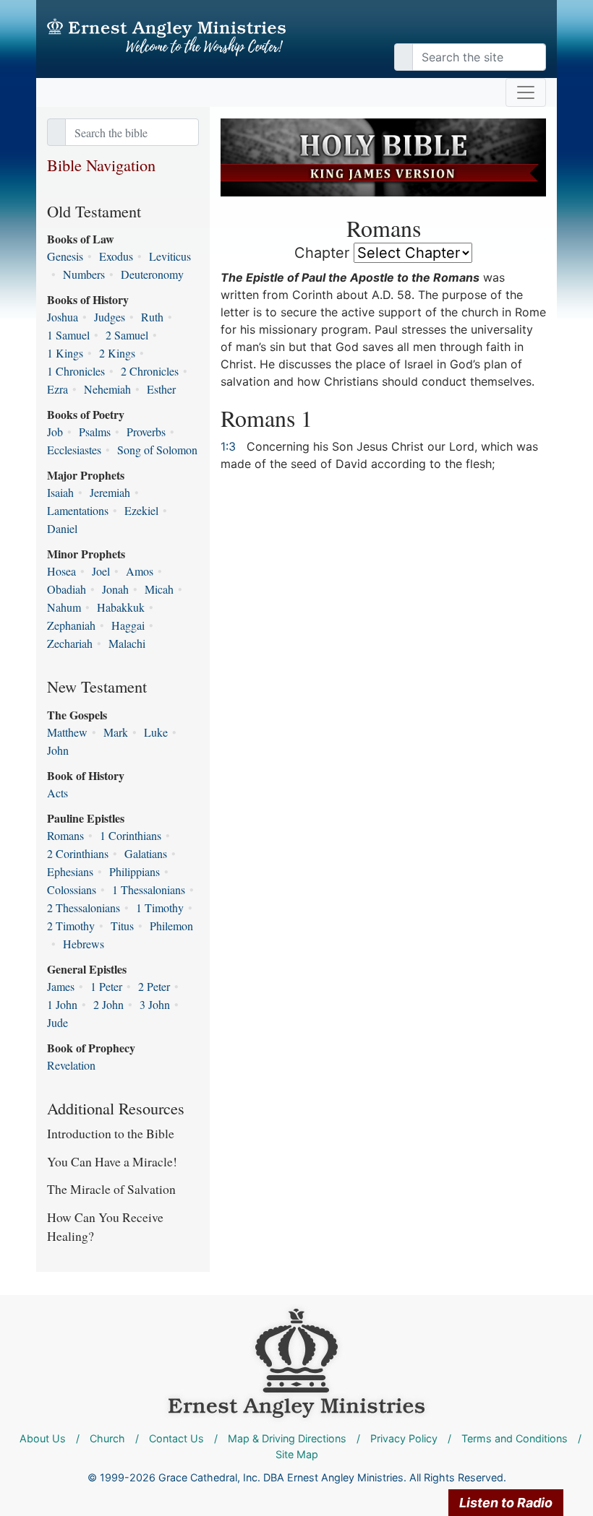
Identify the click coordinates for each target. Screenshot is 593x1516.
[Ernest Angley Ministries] (296, 1362)
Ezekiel (141, 510)
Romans (65, 835)
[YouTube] (520, 29)
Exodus (116, 256)
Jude (57, 1022)
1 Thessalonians (148, 889)
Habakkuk (121, 607)
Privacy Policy (404, 1438)
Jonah (115, 589)
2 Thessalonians (83, 907)
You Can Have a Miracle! (112, 1161)
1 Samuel (68, 334)
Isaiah (60, 492)
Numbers (84, 274)
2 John (108, 1004)
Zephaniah (71, 625)
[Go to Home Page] (166, 37)
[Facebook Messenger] (535, 29)
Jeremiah (110, 492)
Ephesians (70, 871)
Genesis (65, 256)
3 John (155, 1004)
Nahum (64, 607)
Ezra (57, 389)
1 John (62, 1004)
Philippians (134, 871)
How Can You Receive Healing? (105, 1226)
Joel (101, 571)
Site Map (297, 1454)
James (60, 986)
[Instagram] (528, 29)
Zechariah (70, 643)
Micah (159, 589)
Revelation (71, 1065)
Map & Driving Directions (287, 1438)
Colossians (71, 889)
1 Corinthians (130, 835)
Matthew (67, 732)
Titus (122, 925)
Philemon (171, 925)
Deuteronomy (152, 274)
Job (55, 431)
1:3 (228, 446)
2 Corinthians (77, 853)
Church (107, 1438)
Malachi (126, 643)
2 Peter (154, 986)
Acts (57, 792)
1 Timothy (160, 907)
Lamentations (77, 510)
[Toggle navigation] (525, 92)
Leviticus (170, 256)
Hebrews (83, 943)
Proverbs (146, 431)
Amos (139, 571)
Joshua (62, 316)
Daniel (62, 528)
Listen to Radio (506, 1502)
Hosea (61, 571)
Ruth (152, 316)
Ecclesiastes (74, 449)
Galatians (145, 853)
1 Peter (106, 986)
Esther (161, 389)
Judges (109, 316)
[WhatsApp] (542, 29)
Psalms (95, 431)
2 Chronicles (150, 370)
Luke (156, 732)
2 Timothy (71, 925)
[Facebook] (513, 29)
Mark (115, 732)
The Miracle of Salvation (111, 1188)
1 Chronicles (76, 370)
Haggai (128, 625)
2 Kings (117, 352)
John (58, 750)
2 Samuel (127, 334)
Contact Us (176, 1438)
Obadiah (66, 589)
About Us (43, 1438)
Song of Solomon (157, 449)
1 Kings (65, 352)
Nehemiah (107, 389)
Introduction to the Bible (110, 1133)
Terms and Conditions (514, 1438)
